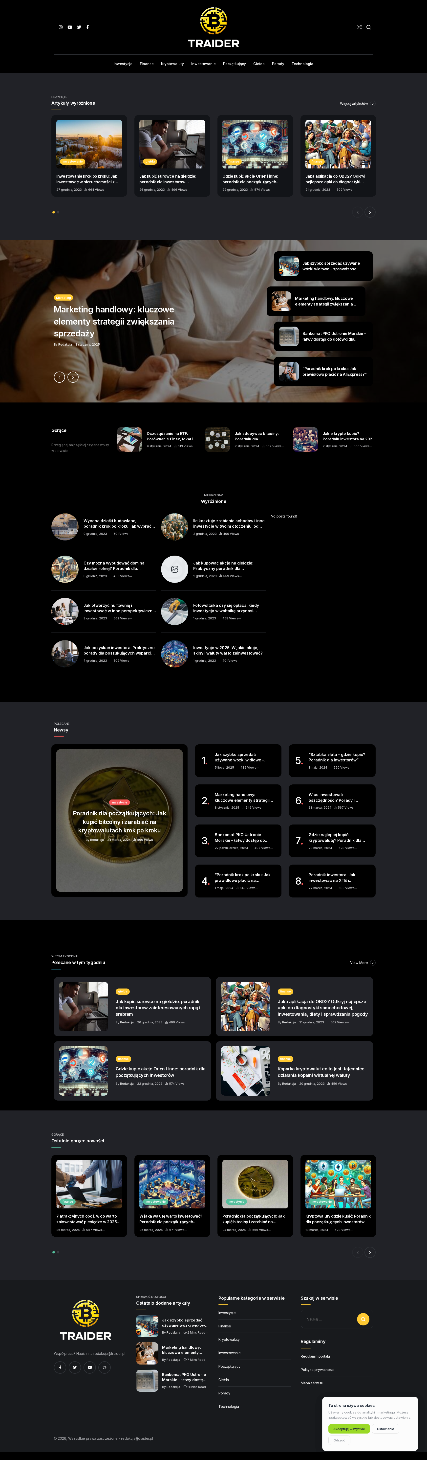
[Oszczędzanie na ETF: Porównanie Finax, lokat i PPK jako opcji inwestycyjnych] (129, 439)
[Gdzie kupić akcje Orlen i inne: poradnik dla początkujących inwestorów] (255, 144)
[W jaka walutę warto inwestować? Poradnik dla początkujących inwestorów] (172, 1184)
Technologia (228, 1406)
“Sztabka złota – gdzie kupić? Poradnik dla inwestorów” (337, 757)
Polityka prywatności (317, 1369)
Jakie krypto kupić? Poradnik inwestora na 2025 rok (348, 436)
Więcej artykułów (354, 103)
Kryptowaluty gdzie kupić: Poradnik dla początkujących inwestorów (338, 1219)
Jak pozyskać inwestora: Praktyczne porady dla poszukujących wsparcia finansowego (119, 650)
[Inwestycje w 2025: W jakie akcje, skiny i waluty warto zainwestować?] (174, 653)
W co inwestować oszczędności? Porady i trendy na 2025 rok (332, 797)
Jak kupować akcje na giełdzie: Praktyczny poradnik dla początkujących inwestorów (223, 566)
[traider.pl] (213, 27)
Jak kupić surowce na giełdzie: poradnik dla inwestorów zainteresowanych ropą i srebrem (170, 179)
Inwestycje (227, 1313)
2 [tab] (58, 212)
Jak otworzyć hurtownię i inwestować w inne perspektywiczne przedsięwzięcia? (119, 608)
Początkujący (229, 1366)
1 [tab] (53, 212)
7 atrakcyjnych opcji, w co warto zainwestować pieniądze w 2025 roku (86, 1219)
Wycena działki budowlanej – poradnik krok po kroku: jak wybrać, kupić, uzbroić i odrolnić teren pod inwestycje (118, 523)
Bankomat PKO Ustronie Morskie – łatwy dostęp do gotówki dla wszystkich (240, 837)
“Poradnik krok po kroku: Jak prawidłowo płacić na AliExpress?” (243, 877)
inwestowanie (73, 161)
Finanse (224, 1326)
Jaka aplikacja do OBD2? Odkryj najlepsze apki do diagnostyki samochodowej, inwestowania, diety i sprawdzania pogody (335, 179)
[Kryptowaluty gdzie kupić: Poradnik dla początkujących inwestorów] (338, 1184)
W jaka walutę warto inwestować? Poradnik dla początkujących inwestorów (170, 1219)
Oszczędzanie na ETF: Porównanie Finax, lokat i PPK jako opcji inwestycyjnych (170, 436)
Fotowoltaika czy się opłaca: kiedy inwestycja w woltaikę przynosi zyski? (226, 608)
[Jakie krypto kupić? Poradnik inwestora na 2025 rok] (305, 439)
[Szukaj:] (337, 1319)
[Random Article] (359, 27)
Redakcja (127, 1022)
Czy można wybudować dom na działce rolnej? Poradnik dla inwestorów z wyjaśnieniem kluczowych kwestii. (114, 566)
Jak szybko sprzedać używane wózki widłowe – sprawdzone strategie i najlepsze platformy (239, 757)
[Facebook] (87, 27)
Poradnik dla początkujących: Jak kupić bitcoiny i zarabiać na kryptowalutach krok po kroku (253, 1219)
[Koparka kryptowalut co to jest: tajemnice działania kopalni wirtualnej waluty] (245, 1071)
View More (359, 963)
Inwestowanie (229, 1353)
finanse (234, 161)
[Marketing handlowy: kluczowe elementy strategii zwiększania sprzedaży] (213, 321)
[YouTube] (70, 27)
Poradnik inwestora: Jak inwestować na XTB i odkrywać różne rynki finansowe (332, 877)
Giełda (223, 1380)
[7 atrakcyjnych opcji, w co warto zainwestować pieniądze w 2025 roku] (89, 1184)
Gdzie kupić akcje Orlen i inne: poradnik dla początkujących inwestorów (250, 179)
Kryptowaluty (229, 1339)
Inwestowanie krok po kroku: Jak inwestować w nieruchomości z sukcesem (86, 179)
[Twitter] (79, 27)
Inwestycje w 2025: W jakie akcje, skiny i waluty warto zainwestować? (228, 650)
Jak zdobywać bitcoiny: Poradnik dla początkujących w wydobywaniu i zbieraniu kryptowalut (258, 436)
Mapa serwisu (312, 1383)
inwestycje (236, 1201)
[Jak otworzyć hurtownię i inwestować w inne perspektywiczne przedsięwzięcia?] (65, 611)
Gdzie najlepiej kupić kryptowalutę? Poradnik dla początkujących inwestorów (336, 837)
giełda (150, 161)
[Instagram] (60, 27)
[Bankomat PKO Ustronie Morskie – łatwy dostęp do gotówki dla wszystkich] (147, 1380)
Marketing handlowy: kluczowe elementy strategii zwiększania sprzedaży (242, 797)
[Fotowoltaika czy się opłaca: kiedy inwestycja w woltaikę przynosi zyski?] (174, 611)
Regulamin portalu (315, 1356)
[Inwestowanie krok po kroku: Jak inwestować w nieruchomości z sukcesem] (89, 144)
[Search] (368, 27)
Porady (224, 1393)
